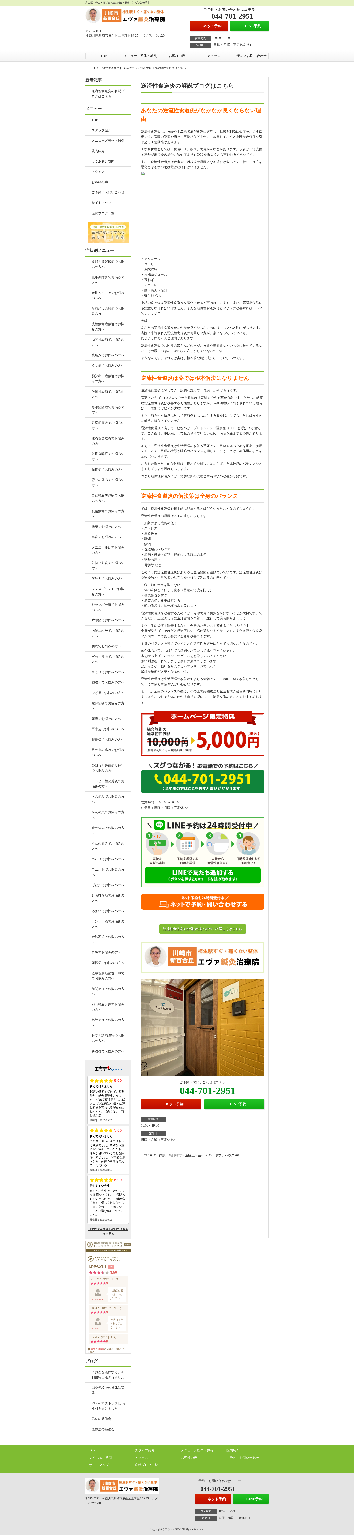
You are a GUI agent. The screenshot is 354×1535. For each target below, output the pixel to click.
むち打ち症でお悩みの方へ (108, 898)
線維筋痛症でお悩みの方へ (108, 409)
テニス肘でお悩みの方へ (108, 872)
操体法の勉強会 (103, 1429)
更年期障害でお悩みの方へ (108, 279)
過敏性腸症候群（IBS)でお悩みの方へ (108, 976)
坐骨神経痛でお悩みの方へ (108, 394)
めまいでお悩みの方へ (108, 911)
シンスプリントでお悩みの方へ (108, 591)
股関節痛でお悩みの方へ (108, 705)
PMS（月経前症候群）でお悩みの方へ (108, 768)
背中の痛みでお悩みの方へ (108, 482)
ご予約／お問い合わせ (250, 56)
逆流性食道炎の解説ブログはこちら (108, 93)
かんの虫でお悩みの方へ (108, 814)
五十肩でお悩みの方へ (108, 729)
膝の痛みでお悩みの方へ (108, 830)
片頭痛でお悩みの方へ (108, 620)
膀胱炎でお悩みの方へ (108, 1051)
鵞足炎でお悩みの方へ (108, 355)
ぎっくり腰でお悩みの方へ (108, 659)
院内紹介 (98, 151)
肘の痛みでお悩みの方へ (108, 799)
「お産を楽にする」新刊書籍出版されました (108, 1374)
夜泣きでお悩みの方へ (108, 578)
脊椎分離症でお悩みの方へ (108, 456)
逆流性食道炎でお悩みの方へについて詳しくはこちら (202, 929)
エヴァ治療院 (97, 1349)
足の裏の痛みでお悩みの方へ (108, 752)
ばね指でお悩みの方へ (108, 885)
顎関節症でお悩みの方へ (108, 991)
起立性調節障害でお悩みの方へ (108, 1038)
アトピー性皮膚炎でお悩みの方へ (108, 783)
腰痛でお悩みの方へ (106, 646)
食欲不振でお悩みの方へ (108, 939)
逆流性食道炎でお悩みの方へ (118, 68)
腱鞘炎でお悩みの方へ (108, 739)
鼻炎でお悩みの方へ (106, 537)
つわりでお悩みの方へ (108, 859)
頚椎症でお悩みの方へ (108, 469)
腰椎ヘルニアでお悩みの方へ (108, 295)
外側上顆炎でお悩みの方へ (108, 565)
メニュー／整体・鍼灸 (140, 56)
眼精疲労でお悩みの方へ (108, 513)
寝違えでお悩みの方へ (108, 682)
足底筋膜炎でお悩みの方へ (108, 425)
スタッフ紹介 (101, 130)
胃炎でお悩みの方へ (106, 952)
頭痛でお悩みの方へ (106, 719)
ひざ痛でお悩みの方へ (108, 693)
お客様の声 (177, 56)
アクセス (213, 56)
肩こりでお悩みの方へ (108, 672)
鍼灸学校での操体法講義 (108, 1390)
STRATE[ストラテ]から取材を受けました (109, 1406)
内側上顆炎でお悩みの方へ (108, 633)
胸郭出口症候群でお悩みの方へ (108, 378)
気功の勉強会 (101, 1419)
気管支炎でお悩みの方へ (108, 1022)
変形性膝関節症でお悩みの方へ (108, 264)
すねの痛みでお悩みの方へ (108, 846)
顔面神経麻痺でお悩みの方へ (108, 1007)
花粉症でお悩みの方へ (108, 963)
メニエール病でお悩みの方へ (108, 550)
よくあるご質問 (103, 161)
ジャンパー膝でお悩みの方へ (108, 607)
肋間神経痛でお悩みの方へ (108, 342)
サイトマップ (101, 203)
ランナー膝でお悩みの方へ (108, 924)
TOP (104, 56)
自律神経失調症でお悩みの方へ (108, 498)
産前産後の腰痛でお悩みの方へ (108, 311)
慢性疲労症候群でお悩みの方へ (108, 326)
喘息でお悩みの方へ (106, 526)
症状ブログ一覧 (103, 213)
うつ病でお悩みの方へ (108, 365)
